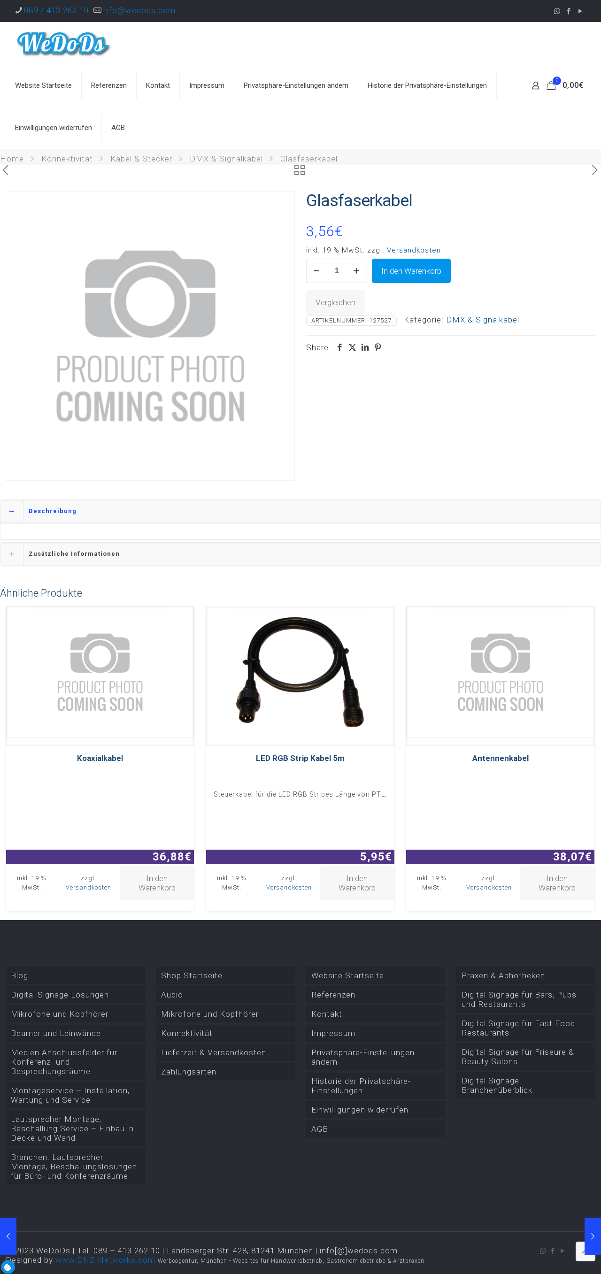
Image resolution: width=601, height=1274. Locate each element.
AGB (319, 1129)
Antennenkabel (500, 758)
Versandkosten (414, 250)
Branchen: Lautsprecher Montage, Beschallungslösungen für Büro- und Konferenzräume (74, 1166)
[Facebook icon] (568, 11)
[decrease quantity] (316, 271)
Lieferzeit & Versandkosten (213, 1052)
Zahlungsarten (188, 1071)
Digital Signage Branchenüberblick (497, 1085)
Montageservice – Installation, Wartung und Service (70, 1095)
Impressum (333, 1033)
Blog (19, 975)
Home (12, 158)
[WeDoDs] (64, 43)
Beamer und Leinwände (56, 1033)
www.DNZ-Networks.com (105, 1260)
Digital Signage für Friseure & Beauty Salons (518, 1056)
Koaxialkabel (100, 758)
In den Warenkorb (411, 271)
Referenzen (333, 994)
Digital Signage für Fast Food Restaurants (518, 1028)
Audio (172, 994)
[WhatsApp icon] (557, 11)
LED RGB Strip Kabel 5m (300, 758)
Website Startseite (347, 975)
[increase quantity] (356, 271)
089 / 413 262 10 (56, 10)
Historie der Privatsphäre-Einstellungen (361, 1085)
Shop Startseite (192, 975)
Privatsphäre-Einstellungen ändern (363, 1057)
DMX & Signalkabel (226, 158)
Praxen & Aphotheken (503, 975)
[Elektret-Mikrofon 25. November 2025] (8, 1236)
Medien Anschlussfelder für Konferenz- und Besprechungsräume (64, 1062)
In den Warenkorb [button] (157, 883)
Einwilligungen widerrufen (359, 1109)
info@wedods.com (139, 10)
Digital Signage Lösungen (60, 994)
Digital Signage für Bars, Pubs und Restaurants (519, 999)
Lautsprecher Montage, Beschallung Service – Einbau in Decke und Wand (72, 1128)
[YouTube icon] (580, 11)
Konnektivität (67, 158)
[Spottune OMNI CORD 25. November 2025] (593, 1236)
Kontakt (326, 1014)
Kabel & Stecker (141, 158)
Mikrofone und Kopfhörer (59, 1014)
